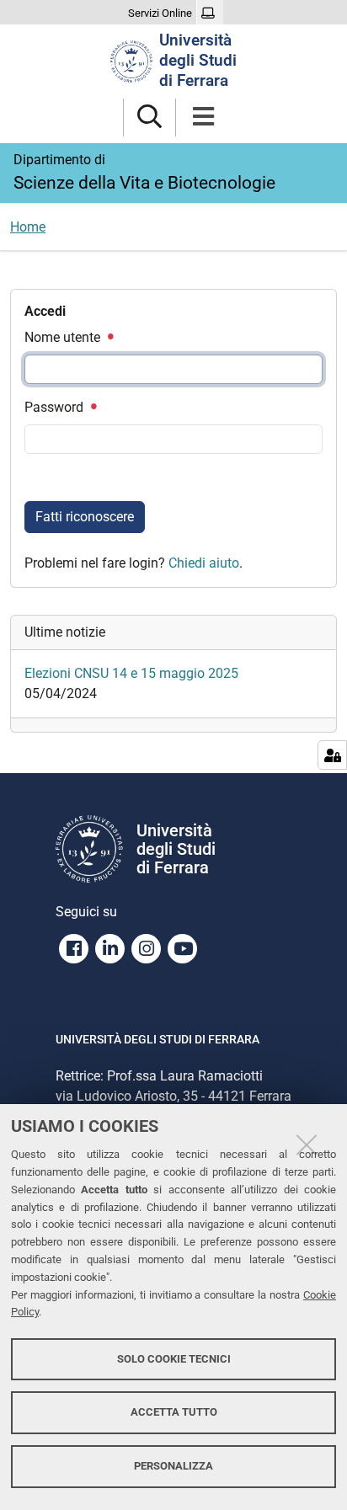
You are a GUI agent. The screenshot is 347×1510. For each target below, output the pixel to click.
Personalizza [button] (173, 1465)
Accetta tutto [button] (174, 1412)
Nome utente (64, 337)
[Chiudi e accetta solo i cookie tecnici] (306, 1144)
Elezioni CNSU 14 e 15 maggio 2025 (131, 673)
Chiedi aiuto (203, 563)
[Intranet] (210, 13)
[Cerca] (149, 117)
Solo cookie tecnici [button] (174, 1359)
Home (27, 227)
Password (55, 407)
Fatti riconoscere (84, 517)
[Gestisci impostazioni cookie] (332, 755)
